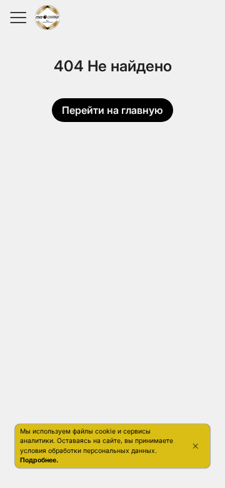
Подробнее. (39, 460)
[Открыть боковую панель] (18, 18)
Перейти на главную (112, 110)
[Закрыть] (195, 446)
